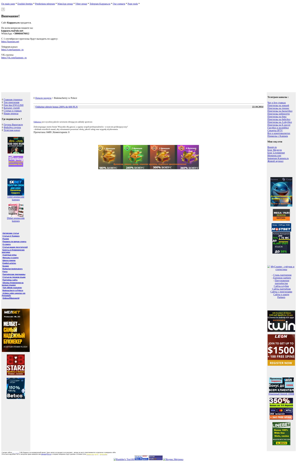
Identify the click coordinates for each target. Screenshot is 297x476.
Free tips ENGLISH (14, 105)
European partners (282, 277)
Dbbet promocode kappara (16, 219)
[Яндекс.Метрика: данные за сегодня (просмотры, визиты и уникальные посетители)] (173, 459)
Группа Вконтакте (13, 124)
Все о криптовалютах (278, 133)
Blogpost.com (274, 155)
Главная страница (13, 99)
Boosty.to (272, 147)
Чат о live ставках (276, 102)
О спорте (6, 244)
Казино (5, 266)
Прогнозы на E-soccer (278, 125)
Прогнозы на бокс (277, 116)
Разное (5, 239)
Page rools (133, 3)
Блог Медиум (274, 150)
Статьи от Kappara (10, 236)
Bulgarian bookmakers (12, 269)
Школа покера (8, 260)
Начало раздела (43, 98)
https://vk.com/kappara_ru (14, 57)
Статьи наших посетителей (15, 247)
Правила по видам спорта (14, 242)
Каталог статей (12, 108)
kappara (16, 199)
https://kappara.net (10, 41)
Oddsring (37, 122)
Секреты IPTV (275, 130)
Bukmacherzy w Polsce (12, 290)
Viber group (81, 3)
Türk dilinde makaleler (12, 288)
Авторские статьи (10, 233)
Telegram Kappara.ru (100, 3)
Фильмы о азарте (10, 258)
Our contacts (119, 3)
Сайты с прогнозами (281, 291)
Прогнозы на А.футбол (279, 122)
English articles (9, 263)
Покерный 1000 (281, 394)
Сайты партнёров (281, 289)
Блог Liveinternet (276, 152)
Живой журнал (275, 161)
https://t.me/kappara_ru (12, 49)
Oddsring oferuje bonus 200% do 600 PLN (56, 107)
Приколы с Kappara (277, 136)
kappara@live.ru (46, 454)
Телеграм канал (12, 130)
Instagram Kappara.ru (278, 158)
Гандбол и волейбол (278, 127)
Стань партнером (282, 275)
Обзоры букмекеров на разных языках (13, 284)
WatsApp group (65, 3)
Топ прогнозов (11, 102)
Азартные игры (9, 255)
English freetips (25, 3)
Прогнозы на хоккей (278, 105)
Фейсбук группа (12, 127)
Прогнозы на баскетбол (279, 111)
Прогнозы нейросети (278, 113)
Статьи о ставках (13, 110)
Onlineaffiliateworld (10, 298)
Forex (5, 272)
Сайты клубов (281, 286)
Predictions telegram (45, 3)
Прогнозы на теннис (278, 108)
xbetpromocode (15, 197)
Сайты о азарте (281, 294)
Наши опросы (11, 113)
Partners (281, 297)
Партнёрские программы (13, 274)
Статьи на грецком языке (14, 277)
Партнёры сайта (9, 280)
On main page (8, 3)
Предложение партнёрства (282, 282)
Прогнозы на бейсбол (278, 119)
